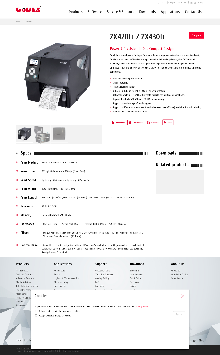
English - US (175, 2)
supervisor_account (163, 2)
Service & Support (120, 12)
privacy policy (141, 306)
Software (95, 12)
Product (29, 21)
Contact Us (193, 12)
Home (18, 21)
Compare (196, 35)
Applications (170, 12)
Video (170, 122)
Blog (200, 2)
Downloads (147, 12)
